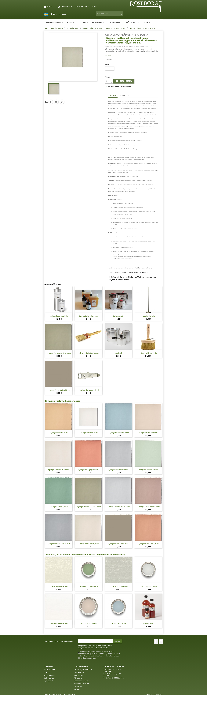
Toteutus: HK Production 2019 (153, 694)
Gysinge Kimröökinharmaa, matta (59, 544)
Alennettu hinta (49, 675)
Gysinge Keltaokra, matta (59, 433)
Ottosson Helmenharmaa (119, 586)
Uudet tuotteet (49, 678)
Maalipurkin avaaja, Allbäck (89, 390)
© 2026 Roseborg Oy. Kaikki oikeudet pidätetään (59, 694)
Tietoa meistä (79, 672)
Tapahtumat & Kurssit (82, 681)
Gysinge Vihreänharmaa (149, 586)
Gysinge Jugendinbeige (89, 623)
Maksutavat (78, 675)
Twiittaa (56, 102)
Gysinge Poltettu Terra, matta (148, 544)
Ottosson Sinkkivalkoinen (59, 623)
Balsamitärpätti (118, 316)
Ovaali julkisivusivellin (149, 353)
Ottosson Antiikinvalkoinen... (59, 586)
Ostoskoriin (124, 81)
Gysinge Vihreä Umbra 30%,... (59, 390)
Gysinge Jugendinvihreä (89, 586)
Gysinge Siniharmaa (119, 623)
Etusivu (50, 6)
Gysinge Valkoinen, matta (89, 433)
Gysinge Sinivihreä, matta (59, 507)
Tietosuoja (78, 678)
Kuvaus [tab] (113, 96)
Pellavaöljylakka (148, 623)
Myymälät (77, 689)
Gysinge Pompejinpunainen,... (89, 470)
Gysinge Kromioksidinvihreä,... (149, 470)
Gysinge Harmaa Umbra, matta (119, 507)
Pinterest (62, 102)
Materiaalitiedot (49, 670)
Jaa (51, 102)
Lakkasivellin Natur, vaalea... (89, 353)
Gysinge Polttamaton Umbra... (149, 433)
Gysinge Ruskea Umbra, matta (149, 507)
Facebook (156, 641)
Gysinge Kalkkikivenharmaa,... (119, 470)
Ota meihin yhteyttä (81, 684)
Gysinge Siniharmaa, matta (119, 433)
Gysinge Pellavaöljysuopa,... (89, 316)
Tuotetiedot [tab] (124, 96)
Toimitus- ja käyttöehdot (83, 670)
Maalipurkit (119, 353)
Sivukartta (78, 686)
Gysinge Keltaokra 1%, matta (89, 544)
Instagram (161, 641)
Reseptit (47, 672)
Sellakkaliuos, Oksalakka (59, 316)
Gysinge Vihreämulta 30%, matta (59, 353)
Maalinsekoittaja (149, 316)
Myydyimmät (48, 681)
